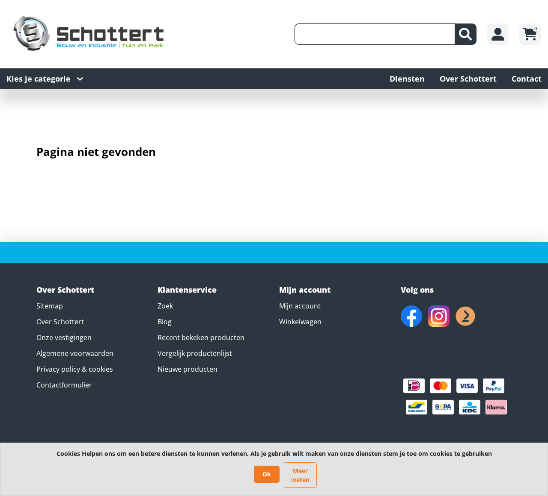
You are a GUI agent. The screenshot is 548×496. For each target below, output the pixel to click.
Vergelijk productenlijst (195, 353)
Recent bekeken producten (201, 337)
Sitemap (49, 306)
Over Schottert (60, 321)
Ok (266, 474)
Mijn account (300, 306)
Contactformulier (64, 385)
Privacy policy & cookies (74, 369)
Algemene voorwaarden (74, 353)
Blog (165, 321)
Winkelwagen (300, 321)
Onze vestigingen (64, 337)
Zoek (165, 306)
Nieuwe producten (187, 369)
